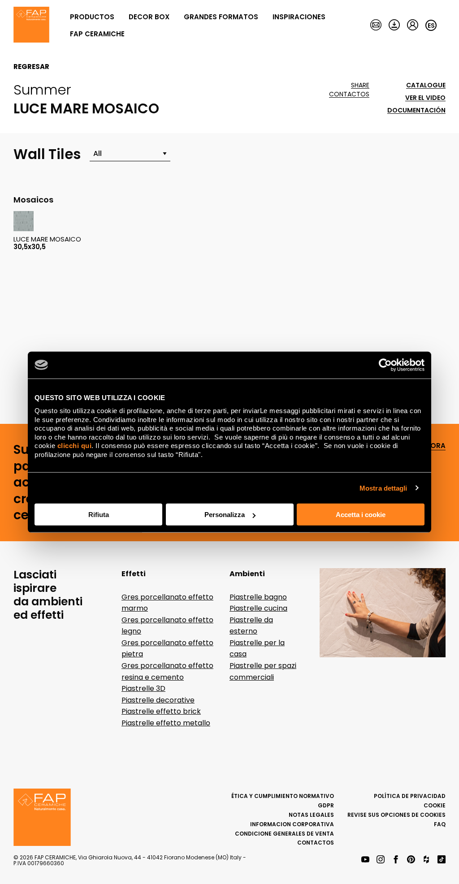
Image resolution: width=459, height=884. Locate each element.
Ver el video (425, 98)
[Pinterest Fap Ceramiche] (411, 860)
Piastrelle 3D (143, 688)
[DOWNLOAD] (394, 25)
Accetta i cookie (360, 514)
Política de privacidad (410, 796)
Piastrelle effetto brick (161, 711)
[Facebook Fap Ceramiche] (396, 860)
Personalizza (224, 514)
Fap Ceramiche (97, 34)
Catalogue (426, 85)
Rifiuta (98, 514)
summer (42, 89)
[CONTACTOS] (375, 25)
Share (360, 85)
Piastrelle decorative (158, 700)
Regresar (31, 67)
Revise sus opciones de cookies (396, 815)
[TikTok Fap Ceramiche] (441, 860)
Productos (92, 17)
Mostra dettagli (383, 488)
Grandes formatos (221, 17)
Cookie (435, 805)
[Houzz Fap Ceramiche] (426, 860)
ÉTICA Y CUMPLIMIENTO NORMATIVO (282, 796)
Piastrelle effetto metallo (165, 723)
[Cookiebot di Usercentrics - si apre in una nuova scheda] (385, 364)
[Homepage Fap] (31, 25)
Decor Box (149, 17)
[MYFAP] (412, 25)
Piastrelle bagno (258, 597)
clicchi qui (74, 445)
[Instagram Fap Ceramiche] (381, 860)
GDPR (326, 805)
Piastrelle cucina (258, 608)
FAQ (440, 824)
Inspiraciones (299, 17)
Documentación (416, 110)
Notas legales (311, 815)
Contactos (349, 94)
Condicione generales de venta (284, 833)
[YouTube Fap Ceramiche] (365, 860)
